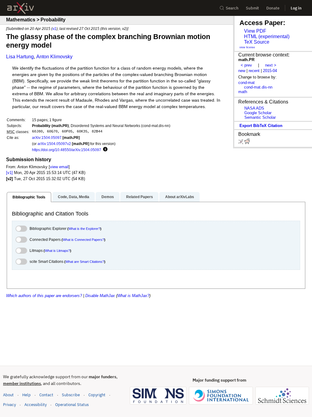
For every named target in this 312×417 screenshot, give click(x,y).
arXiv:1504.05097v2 (54, 144)
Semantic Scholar (260, 117)
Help (26, 394)
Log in (296, 8)
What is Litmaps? (57, 250)
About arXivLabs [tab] (179, 197)
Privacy (9, 404)
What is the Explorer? (84, 228)
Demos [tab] (107, 197)
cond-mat (246, 82)
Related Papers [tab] (139, 197)
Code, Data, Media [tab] (73, 197)
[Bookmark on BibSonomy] (241, 142)
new (241, 70)
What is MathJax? (133, 295)
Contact (46, 394)
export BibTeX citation (260, 125)
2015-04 (270, 70)
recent (254, 70)
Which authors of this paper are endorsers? (44, 295)
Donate (272, 8)
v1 (54, 29)
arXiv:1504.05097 (47, 138)
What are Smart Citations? (85, 261)
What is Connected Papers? (83, 239)
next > (270, 65)
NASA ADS (254, 108)
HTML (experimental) (266, 36)
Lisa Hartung (20, 56)
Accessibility (35, 404)
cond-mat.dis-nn (258, 87)
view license (247, 47)
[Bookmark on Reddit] (247, 142)
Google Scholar (257, 113)
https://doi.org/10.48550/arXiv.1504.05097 (66, 150)
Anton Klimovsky (54, 56)
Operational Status (72, 404)
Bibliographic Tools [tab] (28, 197)
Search (232, 8)
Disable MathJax (100, 295)
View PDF (255, 31)
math (242, 91)
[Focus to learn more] (104, 149)
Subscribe (71, 394)
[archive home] (20, 8)
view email (59, 167)
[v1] (9, 172)
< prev (246, 65)
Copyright (96, 394)
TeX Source (256, 42)
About (8, 394)
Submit (252, 8)
